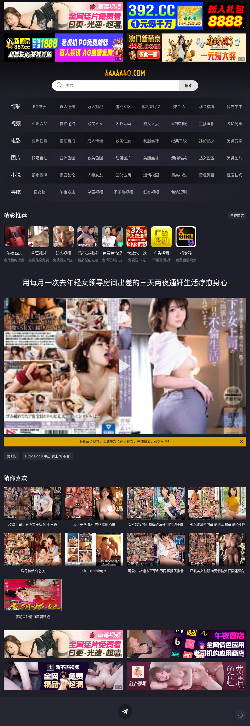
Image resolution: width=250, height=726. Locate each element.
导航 (16, 192)
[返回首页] (240, 715)
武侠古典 (123, 175)
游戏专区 (123, 106)
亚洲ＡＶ (39, 123)
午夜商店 (67, 192)
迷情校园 (151, 175)
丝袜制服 (179, 123)
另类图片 (234, 158)
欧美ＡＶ (95, 123)
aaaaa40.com (125, 73)
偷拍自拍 (67, 140)
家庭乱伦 (67, 175)
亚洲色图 (67, 158)
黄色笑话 (207, 175)
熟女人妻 (151, 123)
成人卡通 (95, 140)
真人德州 (67, 106)
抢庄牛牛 (234, 106)
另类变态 (234, 140)
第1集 (11, 456)
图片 (16, 157)
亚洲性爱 (39, 140)
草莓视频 (95, 192)
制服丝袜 (151, 140)
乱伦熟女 (207, 140)
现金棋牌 (207, 106)
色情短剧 (179, 192)
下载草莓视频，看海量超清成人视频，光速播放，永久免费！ (125, 441)
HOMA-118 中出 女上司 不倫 (47, 456)
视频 (16, 123)
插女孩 (39, 192)
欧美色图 (95, 158)
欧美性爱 (123, 140)
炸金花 (179, 106)
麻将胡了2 (151, 106)
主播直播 (207, 123)
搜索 (188, 85)
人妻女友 (95, 175)
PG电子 (39, 106)
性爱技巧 (234, 175)
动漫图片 (123, 158)
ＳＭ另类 (234, 123)
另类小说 (179, 175)
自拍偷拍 (67, 123)
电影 (16, 140)
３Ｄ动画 (123, 123)
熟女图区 (207, 158)
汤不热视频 (123, 192)
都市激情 (39, 175)
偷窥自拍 (39, 158)
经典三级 (179, 140)
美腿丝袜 (151, 158)
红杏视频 (151, 192)
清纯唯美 (179, 158)
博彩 (16, 106)
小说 (16, 175)
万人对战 (95, 106)
